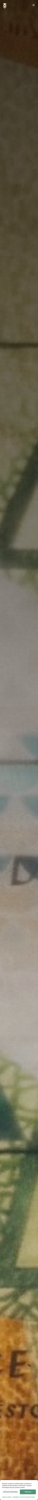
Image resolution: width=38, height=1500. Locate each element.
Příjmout (28, 1492)
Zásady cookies (7, 1497)
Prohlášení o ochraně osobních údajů (24, 1497)
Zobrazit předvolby (10, 1492)
